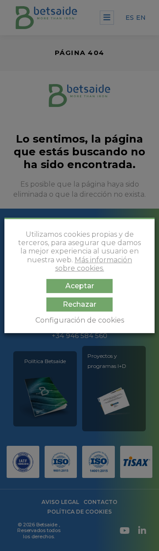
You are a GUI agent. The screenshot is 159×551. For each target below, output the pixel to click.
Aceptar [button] (79, 286)
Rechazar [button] (79, 304)
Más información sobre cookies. (93, 264)
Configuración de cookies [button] (79, 320)
